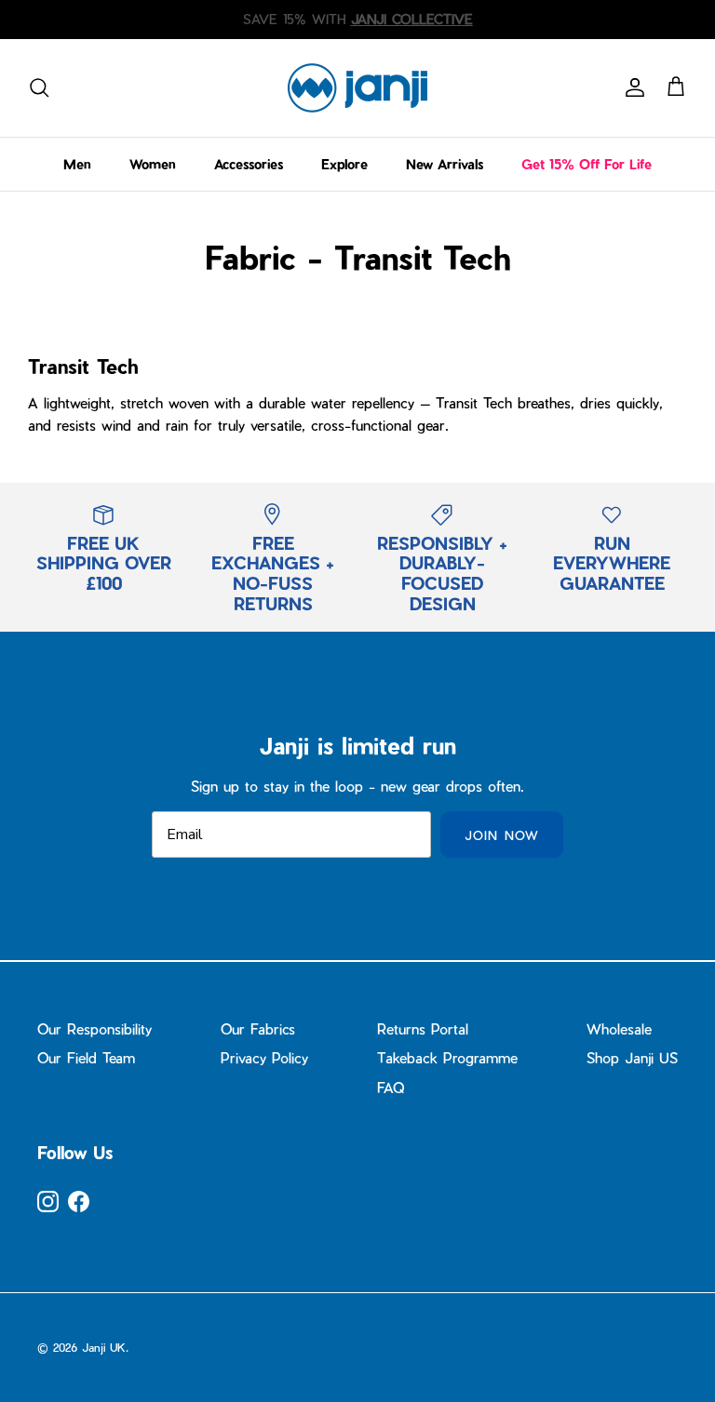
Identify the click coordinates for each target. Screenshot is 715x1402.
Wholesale (619, 1029)
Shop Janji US (632, 1057)
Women (152, 164)
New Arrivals (444, 164)
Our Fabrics (258, 1029)
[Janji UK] (357, 88)
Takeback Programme (447, 1057)
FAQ (390, 1087)
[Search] (39, 87)
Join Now (501, 835)
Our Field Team (86, 1057)
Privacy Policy (264, 1057)
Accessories (248, 164)
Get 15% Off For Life (586, 164)
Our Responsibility (94, 1029)
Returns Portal (422, 1029)
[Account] (631, 87)
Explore (344, 164)
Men (77, 164)
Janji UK (104, 1347)
